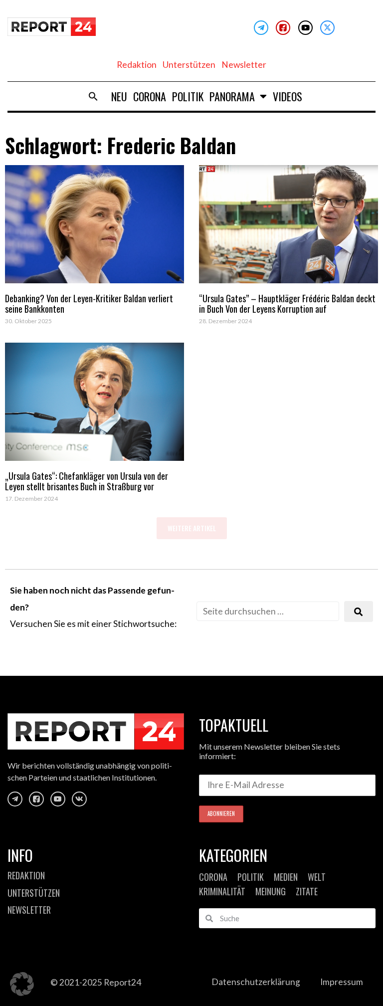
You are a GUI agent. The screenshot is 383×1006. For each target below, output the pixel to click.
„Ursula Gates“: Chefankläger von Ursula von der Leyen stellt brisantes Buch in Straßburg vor (86, 481)
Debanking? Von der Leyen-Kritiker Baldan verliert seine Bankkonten (89, 304)
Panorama (232, 96)
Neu (119, 96)
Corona (149, 96)
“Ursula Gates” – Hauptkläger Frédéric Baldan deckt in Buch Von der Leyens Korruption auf (287, 304)
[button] (93, 96)
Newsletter (243, 64)
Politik (187, 96)
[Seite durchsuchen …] (267, 611)
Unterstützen (189, 64)
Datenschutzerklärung (255, 982)
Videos (287, 96)
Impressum (341, 982)
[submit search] (358, 611)
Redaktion (137, 64)
